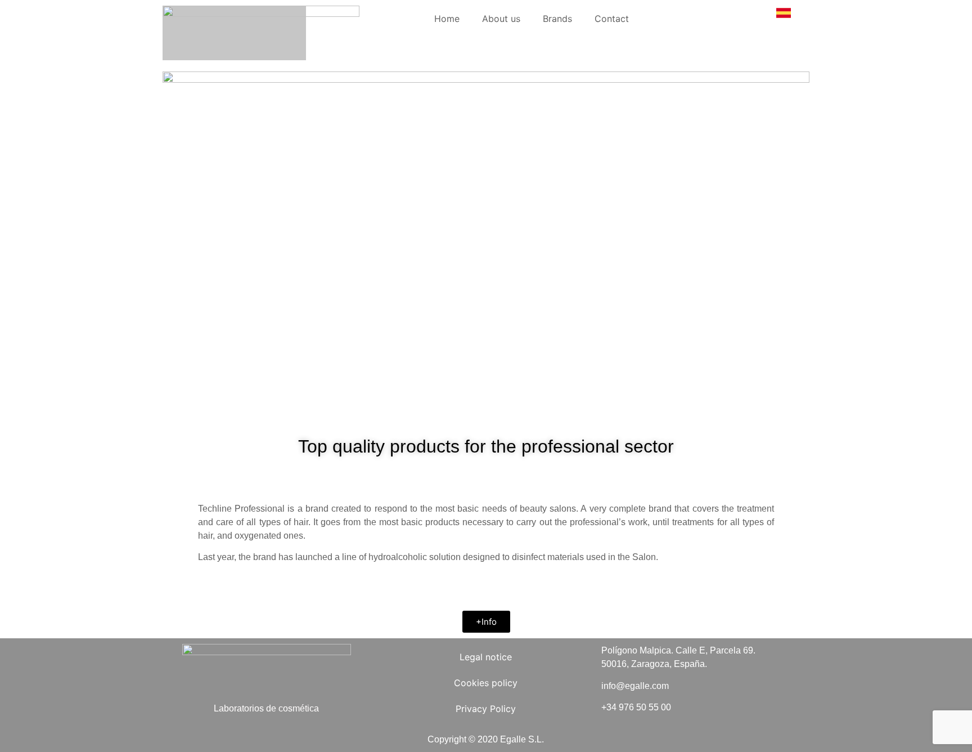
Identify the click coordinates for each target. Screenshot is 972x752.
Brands (557, 18)
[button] (486, 622)
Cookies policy (486, 682)
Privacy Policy (486, 708)
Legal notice (486, 657)
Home (447, 18)
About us (501, 18)
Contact (612, 18)
